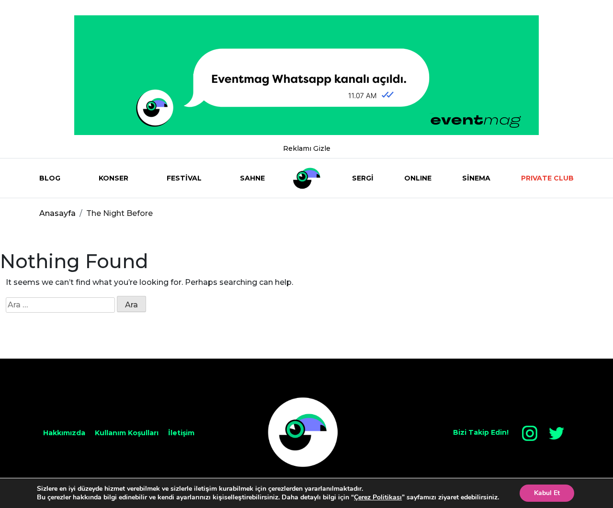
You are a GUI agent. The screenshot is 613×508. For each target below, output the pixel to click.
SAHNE (252, 178)
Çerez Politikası (378, 497)
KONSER (113, 178)
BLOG (49, 178)
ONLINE (417, 178)
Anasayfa (57, 213)
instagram (529, 433)
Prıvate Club (547, 178)
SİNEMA (476, 178)
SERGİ (363, 178)
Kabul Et (547, 492)
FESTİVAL (184, 178)
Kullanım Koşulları (127, 433)
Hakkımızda (64, 433)
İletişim (181, 433)
